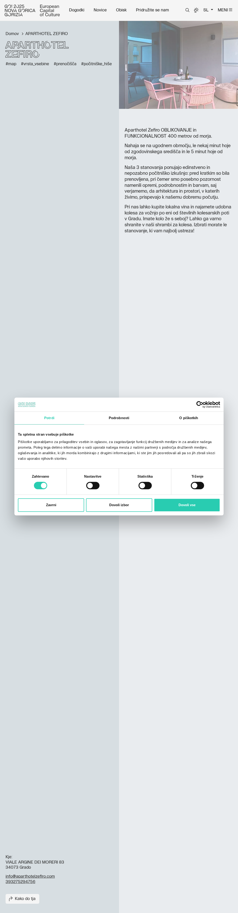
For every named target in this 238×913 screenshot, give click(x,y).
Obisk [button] (121, 10)
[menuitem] (76, 10)
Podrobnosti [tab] (119, 418)
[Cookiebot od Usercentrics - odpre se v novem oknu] (199, 404)
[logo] (32, 10)
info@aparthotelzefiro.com (30, 876)
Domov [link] (13, 34)
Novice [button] (100, 10)
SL (206, 10)
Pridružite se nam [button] (152, 10)
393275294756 (20, 882)
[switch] (92, 485)
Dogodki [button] (76, 10)
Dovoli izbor (119, 505)
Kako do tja (25, 899)
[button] (187, 10)
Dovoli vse (186, 505)
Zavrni (51, 505)
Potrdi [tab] (49, 418)
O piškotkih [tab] (188, 418)
